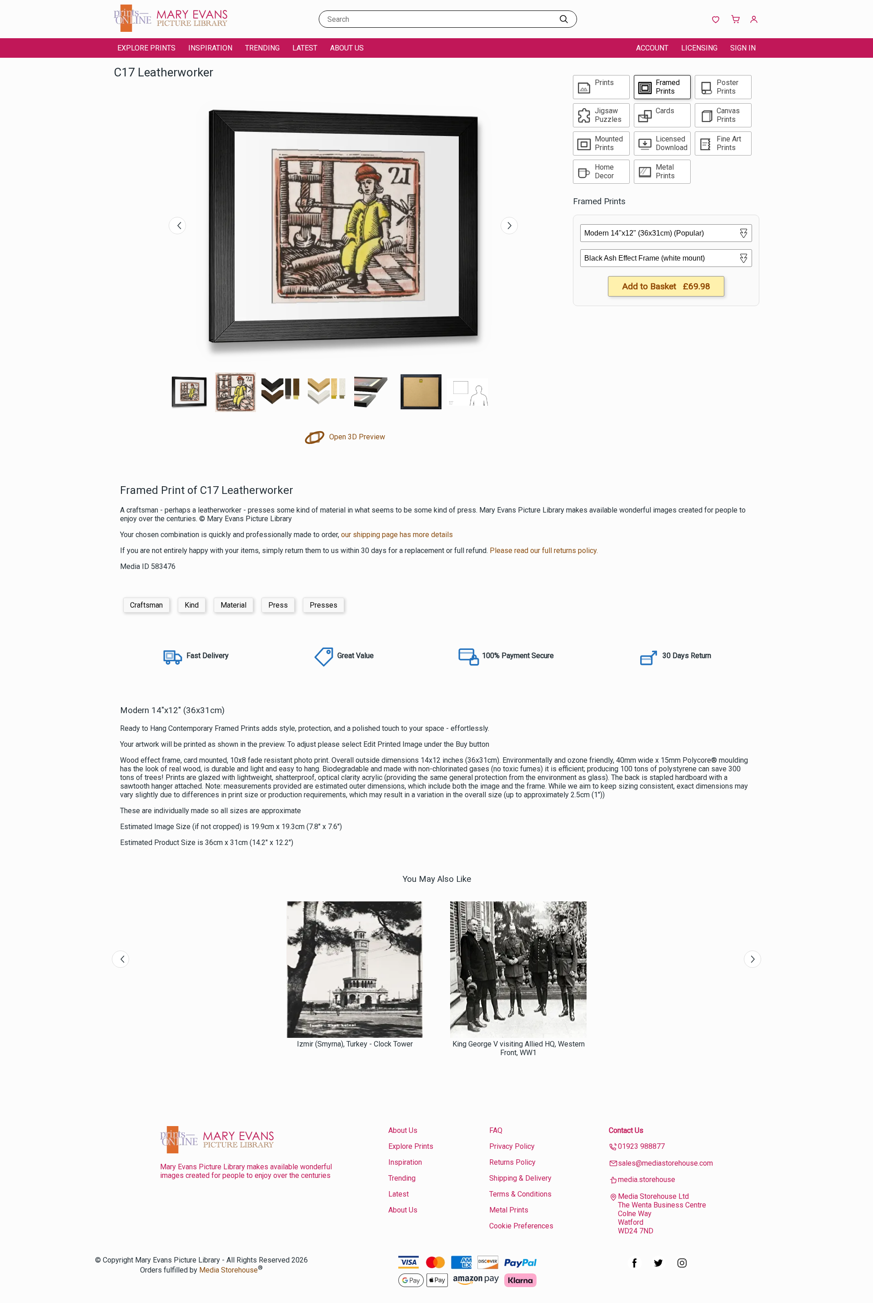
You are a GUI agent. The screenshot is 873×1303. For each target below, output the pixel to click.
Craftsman (146, 605)
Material (233, 605)
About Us (347, 48)
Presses (323, 605)
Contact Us (626, 1130)
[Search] (563, 19)
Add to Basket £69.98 (666, 286)
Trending (262, 48)
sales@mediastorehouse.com (665, 1163)
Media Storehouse (228, 1270)
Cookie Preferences (521, 1226)
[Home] (170, 29)
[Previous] (177, 225)
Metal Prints (508, 1210)
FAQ (495, 1130)
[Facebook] (634, 1267)
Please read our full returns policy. (544, 550)
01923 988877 (641, 1146)
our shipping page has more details (397, 534)
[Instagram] (682, 1267)
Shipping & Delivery (520, 1178)
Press (278, 605)
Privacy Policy (512, 1146)
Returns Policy (512, 1162)
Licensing (699, 48)
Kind (192, 605)
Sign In (743, 48)
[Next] (509, 225)
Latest (304, 48)
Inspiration (210, 48)
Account (652, 48)
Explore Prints (146, 48)
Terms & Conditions (520, 1194)
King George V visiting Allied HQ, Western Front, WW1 (518, 1048)
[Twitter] (658, 1267)
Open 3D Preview (356, 437)
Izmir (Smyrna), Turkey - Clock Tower (355, 1044)
